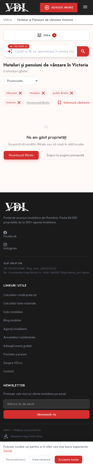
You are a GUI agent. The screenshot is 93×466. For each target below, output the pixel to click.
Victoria (14, 102)
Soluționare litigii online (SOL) (22, 436)
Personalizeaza (15, 459)
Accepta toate (68, 459)
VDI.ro (7, 20)
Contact (8, 371)
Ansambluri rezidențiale (19, 337)
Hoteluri (38, 93)
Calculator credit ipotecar (20, 295)
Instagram (10, 248)
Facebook (10, 236)
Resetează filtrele (38, 102)
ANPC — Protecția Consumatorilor (22, 430)
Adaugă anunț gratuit (17, 346)
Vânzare (14, 93)
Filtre (46, 35)
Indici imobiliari (13, 312)
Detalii (7, 451)
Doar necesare (41, 459)
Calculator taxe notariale (19, 303)
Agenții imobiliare (15, 329)
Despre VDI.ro (12, 363)
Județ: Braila (63, 93)
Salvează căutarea (73, 102)
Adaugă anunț (58, 7)
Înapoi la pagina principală (65, 155)
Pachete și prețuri (15, 354)
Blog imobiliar (12, 320)
